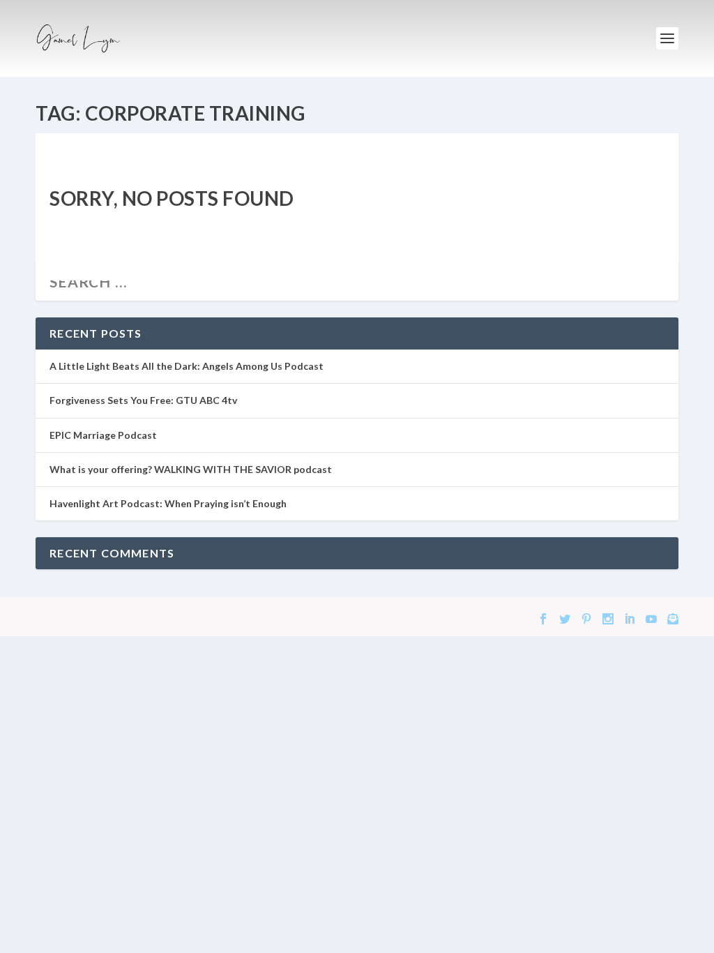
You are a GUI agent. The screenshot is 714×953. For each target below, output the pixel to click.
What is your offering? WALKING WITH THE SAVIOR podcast (191, 469)
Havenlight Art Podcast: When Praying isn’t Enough (168, 503)
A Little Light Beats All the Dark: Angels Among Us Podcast (187, 366)
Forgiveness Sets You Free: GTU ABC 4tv (143, 400)
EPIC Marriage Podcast (103, 435)
